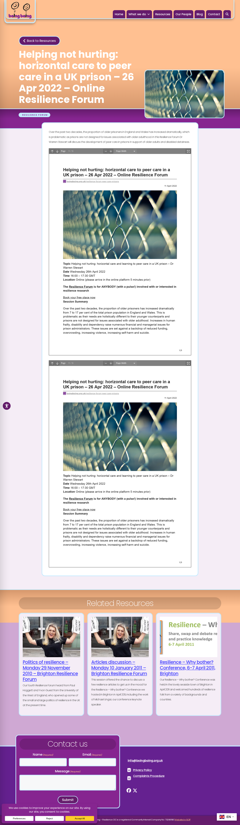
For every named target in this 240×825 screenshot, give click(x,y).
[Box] (20, 11)
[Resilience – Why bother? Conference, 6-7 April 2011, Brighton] (189, 664)
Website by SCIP (183, 819)
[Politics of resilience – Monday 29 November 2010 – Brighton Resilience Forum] (51, 664)
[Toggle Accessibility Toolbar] (6, 406)
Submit (68, 800)
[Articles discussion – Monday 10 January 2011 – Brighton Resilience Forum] (120, 664)
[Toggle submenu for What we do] (148, 14)
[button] (227, 14)
